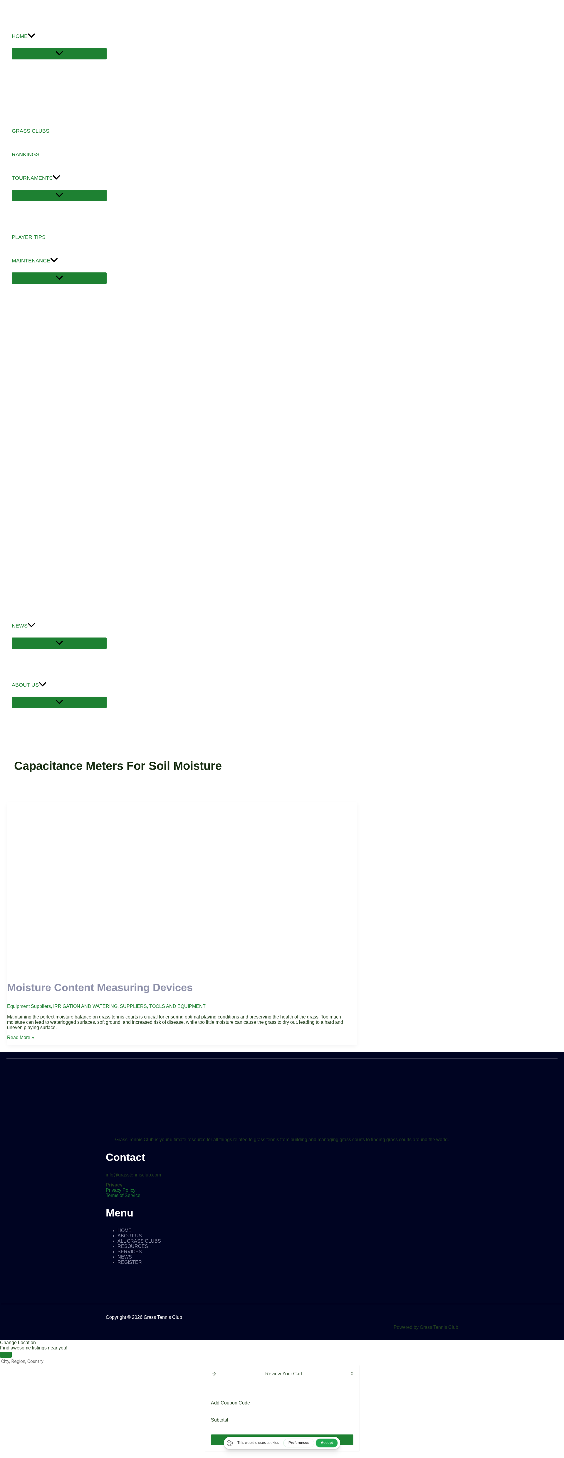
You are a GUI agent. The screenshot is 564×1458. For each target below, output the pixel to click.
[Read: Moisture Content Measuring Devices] (182, 969)
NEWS (125, 1256)
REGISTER (130, 1262)
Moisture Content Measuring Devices (100, 987)
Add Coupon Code (230, 1402)
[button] (31, 36)
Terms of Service (123, 1195)
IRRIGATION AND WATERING (85, 1006)
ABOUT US (130, 1235)
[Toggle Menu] (59, 53)
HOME (125, 1230)
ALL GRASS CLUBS (139, 1241)
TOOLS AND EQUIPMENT (177, 1006)
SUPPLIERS (133, 1006)
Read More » (20, 1037)
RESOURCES (133, 1246)
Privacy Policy (120, 1190)
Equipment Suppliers (29, 1006)
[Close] (6, 1355)
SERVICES (130, 1251)
